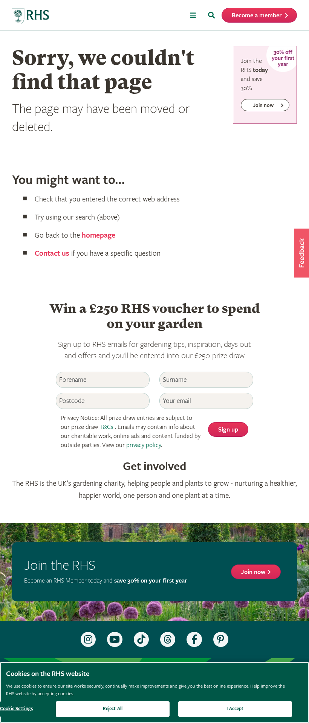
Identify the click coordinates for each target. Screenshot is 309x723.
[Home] (31, 16)
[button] (301, 253)
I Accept (234, 709)
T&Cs (106, 427)
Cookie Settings (16, 709)
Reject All (112, 709)
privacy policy (143, 445)
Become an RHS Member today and (105, 580)
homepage (98, 235)
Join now (253, 572)
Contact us (52, 253)
